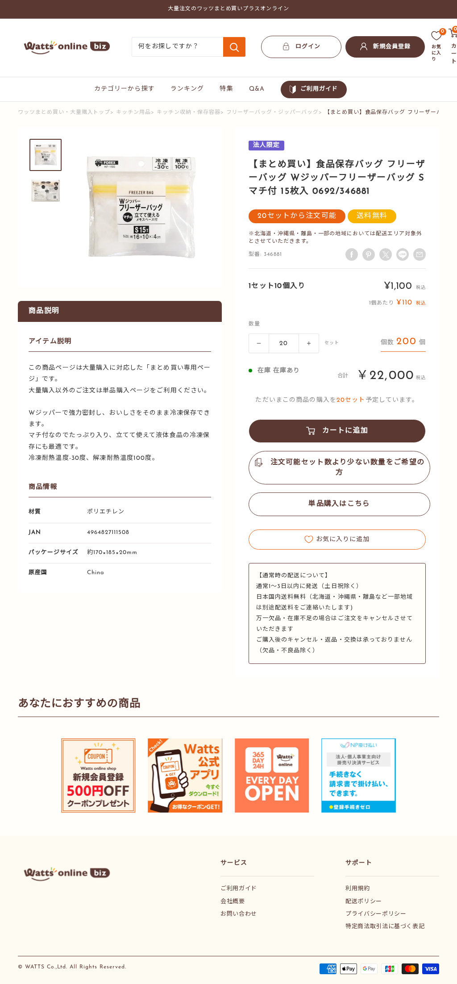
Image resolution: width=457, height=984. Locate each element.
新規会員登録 (392, 47)
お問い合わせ (238, 914)
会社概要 (232, 902)
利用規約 (357, 889)
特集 (226, 89)
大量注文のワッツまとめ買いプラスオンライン (228, 9)
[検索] (234, 47)
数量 (254, 324)
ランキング (187, 89)
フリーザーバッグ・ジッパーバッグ (272, 112)
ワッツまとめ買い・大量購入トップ (64, 112)
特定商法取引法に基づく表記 (384, 927)
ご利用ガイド (319, 89)
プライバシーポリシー (376, 914)
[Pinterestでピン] (368, 254)
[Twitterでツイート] (385, 254)
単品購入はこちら (339, 504)
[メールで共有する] (402, 254)
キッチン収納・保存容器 (188, 112)
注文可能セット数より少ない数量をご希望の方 (347, 467)
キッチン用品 (133, 112)
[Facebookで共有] (351, 254)
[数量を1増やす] (309, 343)
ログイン (307, 47)
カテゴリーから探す (124, 89)
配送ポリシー (363, 902)
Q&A (257, 89)
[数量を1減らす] (259, 343)
